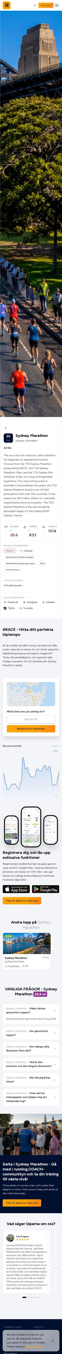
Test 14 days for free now (22, 900)
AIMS (42, 563)
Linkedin (50, 602)
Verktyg (38, 1327)
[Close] (52, 1340)
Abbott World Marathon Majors (19, 557)
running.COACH (13, 1327)
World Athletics (13, 570)
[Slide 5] (36, 1297)
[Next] (55, 1264)
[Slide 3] (31, 1297)
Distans (14, 526)
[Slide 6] (39, 1297)
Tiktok (11, 608)
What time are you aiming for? (26, 711)
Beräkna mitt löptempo (31, 728)
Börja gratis (46, 5)
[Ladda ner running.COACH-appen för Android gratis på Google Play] (45, 889)
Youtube (28, 608)
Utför (51, 526)
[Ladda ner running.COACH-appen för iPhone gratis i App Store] (16, 889)
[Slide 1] (24, 1297)
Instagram (32, 602)
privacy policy (34, 1346)
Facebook (13, 602)
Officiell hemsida (12, 585)
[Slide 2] (28, 1297)
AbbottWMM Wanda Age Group (20, 563)
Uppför (33, 526)
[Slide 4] (33, 1297)
